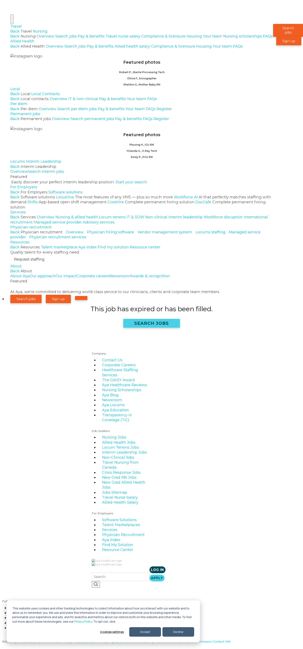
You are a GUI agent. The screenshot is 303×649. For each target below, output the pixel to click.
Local (15, 89)
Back (15, 31)
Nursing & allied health (76, 217)
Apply (157, 578)
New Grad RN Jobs (119, 477)
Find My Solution (117, 545)
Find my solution (113, 247)
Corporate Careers (119, 365)
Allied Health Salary (120, 502)
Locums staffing (210, 232)
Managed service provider (58, 222)
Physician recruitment (31, 227)
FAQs (268, 36)
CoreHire (151, 202)
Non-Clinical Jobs (118, 457)
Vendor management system (164, 232)
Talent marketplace (59, 247)
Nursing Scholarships (121, 390)
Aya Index (111, 540)
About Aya (20, 276)
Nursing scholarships (242, 36)
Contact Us (112, 360)
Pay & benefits (91, 36)
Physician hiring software (110, 232)
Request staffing (29, 259)
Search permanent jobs (92, 119)
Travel (16, 26)
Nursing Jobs (114, 437)
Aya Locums (113, 405)
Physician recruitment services (57, 237)
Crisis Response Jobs (121, 472)
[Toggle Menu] (12, 19)
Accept (145, 632)
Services (18, 212)
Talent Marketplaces (121, 525)
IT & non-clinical (83, 99)
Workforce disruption (223, 217)
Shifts (67, 202)
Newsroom (120, 276)
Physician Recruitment (123, 534)
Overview (45, 36)
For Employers (23, 187)
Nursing (40, 31)
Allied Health (22, 41)
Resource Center (117, 549)
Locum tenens (112, 217)
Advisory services (99, 222)
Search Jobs (151, 323)
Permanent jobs (25, 114)
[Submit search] (96, 584)
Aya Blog (110, 395)
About (16, 266)
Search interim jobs (46, 171)
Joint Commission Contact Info (208, 641)
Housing (194, 36)
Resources (19, 242)
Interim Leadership (43, 161)
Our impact (66, 276)
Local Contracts (45, 94)
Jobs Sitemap (114, 492)
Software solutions (65, 192)
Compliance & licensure (163, 36)
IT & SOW (135, 217)
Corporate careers (93, 276)
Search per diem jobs (77, 109)
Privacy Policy (83, 621)
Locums (17, 161)
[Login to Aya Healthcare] (81, 298)
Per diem (18, 104)
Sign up (288, 41)
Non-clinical (156, 217)
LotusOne (114, 197)
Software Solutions (119, 520)
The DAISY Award (118, 380)
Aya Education (115, 410)
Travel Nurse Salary (120, 497)
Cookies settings (112, 632)
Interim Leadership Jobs (124, 452)
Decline (178, 632)
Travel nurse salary (123, 36)
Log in (157, 570)
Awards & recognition (150, 276)
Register (164, 109)
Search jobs (66, 36)
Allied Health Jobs (118, 442)
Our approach (42, 276)
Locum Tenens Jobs (120, 447)
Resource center (145, 247)
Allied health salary (132, 46)
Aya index (87, 247)
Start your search (131, 182)
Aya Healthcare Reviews (124, 385)
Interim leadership (185, 217)
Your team (212, 36)
